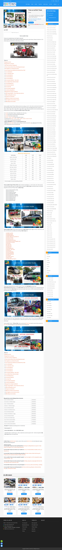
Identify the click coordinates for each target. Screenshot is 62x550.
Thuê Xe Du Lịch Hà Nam (51, 113)
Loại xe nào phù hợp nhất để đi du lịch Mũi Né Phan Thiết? (15, 70)
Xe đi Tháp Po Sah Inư (10, 256)
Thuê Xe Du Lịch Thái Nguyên (52, 150)
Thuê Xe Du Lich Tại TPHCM (51, 25)
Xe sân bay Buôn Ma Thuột (51, 184)
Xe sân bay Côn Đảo (50, 194)
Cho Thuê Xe (49, 158)
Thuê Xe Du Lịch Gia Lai (51, 79)
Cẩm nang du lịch (34, 522)
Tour (32, 4)
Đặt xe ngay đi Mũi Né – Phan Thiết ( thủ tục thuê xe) (14, 93)
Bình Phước (24, 467)
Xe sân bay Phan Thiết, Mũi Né (52, 204)
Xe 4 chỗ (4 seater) (50, 277)
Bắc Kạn (33, 445)
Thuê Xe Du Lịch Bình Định (51, 89)
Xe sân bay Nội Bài (50, 160)
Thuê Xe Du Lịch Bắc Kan (51, 144)
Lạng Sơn (37, 445)
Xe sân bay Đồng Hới (50, 170)
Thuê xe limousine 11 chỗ (51, 241)
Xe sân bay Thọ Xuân (50, 166)
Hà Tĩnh (33, 457)
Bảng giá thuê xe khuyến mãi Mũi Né (11, 91)
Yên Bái (28, 449)
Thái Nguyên (9, 447)
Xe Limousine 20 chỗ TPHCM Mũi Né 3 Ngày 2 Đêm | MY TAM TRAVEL (9, 509)
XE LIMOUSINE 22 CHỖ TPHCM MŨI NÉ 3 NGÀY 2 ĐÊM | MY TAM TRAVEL (38, 490)
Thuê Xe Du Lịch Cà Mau (51, 64)
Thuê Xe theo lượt (50, 210)
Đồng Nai (32, 467)
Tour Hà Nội (49, 301)
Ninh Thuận (12, 462)
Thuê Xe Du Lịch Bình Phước (51, 66)
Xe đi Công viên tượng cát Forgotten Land (13, 241)
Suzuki (48, 266)
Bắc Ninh (26, 453)
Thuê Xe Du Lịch (49, 35)
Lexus (48, 272)
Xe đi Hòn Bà (8, 243)
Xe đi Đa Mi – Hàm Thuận (10, 249)
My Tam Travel (29, 441)
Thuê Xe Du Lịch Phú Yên (51, 91)
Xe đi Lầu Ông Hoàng (9, 251)
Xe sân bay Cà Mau (50, 192)
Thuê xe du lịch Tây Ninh (51, 72)
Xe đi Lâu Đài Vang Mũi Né (10, 88)
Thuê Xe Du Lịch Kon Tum (51, 77)
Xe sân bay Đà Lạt (50, 186)
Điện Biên (32, 449)
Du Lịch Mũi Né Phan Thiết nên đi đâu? (12, 81)
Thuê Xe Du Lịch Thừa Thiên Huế (52, 109)
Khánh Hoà (8, 462)
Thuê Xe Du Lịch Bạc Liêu (51, 62)
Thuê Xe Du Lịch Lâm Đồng (51, 85)
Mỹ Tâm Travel (27, 323)
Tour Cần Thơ (49, 307)
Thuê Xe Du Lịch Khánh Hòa (51, 93)
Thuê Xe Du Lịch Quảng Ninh (51, 156)
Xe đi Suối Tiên (8, 86)
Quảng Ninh (22, 447)
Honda (48, 260)
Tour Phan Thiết (49, 313)
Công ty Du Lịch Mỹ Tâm (10, 96)
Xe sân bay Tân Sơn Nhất (51, 190)
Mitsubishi (48, 270)
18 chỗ (21, 118)
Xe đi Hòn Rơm (8, 250)
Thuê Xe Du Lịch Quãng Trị (51, 107)
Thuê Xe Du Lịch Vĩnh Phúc (51, 125)
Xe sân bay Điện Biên (50, 164)
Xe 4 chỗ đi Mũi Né (9, 364)
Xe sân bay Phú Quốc (50, 200)
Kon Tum (26, 464)
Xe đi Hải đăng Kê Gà (9, 248)
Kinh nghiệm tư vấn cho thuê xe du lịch (12, 99)
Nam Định (12, 454)
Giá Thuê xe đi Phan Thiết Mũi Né (11, 65)
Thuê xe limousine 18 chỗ (51, 245)
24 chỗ (27, 118)
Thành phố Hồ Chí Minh (12, 468)
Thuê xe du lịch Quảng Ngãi (51, 208)
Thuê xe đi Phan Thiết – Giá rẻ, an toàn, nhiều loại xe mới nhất (9, 490)
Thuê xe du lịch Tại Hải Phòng (52, 33)
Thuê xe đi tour (49, 214)
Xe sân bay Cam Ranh (50, 182)
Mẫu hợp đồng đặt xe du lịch (11, 387)
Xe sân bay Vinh (49, 168)
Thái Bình (20, 454)
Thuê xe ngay (31, 22)
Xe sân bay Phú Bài (50, 172)
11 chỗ (15, 118)
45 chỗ (13, 117)
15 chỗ (18, 118)
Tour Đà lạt (48, 311)
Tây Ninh (36, 467)
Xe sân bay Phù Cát (50, 178)
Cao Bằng (29, 445)
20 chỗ (24, 118)
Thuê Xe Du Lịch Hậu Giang (51, 56)
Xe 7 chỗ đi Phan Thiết (10, 73)
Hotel (36, 4)
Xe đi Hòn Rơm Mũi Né (10, 377)
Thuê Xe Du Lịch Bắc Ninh (51, 111)
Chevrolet (48, 256)
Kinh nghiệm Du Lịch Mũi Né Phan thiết (12, 68)
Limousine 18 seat (50, 296)
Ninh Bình (16, 454)
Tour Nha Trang (49, 309)
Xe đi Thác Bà (8, 255)
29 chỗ (7, 117)
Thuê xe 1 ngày (49, 212)
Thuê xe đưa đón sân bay (51, 218)
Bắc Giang (17, 447)
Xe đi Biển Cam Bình (9, 233)
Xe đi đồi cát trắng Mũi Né (10, 382)
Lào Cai (25, 449)
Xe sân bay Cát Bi (50, 162)
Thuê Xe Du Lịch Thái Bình (51, 123)
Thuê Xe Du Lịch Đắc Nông (51, 83)
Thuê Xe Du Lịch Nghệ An (51, 101)
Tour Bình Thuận (49, 315)
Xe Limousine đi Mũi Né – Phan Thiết (12, 80)
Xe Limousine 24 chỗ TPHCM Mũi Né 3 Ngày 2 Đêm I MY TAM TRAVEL (24, 490)
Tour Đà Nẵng (49, 305)
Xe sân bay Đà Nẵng (50, 174)
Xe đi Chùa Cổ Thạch (9, 237)
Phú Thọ (13, 447)
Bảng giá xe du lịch (7, 354)
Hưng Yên (8, 454)
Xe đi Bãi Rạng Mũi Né (10, 235)
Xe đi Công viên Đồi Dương (10, 240)
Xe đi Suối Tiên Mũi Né (10, 254)
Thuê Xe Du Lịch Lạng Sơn (51, 146)
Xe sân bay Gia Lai (50, 188)
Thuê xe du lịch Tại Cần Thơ (51, 29)
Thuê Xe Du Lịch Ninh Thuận (51, 95)
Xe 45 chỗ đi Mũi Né (9, 78)
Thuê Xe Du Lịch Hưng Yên (51, 117)
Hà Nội (33, 453)
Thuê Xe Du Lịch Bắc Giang (51, 154)
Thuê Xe (40, 4)
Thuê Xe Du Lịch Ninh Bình (51, 121)
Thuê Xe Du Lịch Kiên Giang (51, 58)
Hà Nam (30, 453)
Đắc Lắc (32, 464)
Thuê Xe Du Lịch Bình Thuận (51, 97)
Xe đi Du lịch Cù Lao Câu (10, 242)
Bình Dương (28, 467)
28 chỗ (30, 118)
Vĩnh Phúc (24, 454)
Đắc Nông (36, 464)
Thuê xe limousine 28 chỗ (51, 247)
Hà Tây (39, 449)
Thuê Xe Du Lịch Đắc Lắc (51, 81)
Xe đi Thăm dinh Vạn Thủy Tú (11, 258)
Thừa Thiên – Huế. (9, 458)
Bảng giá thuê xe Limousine (9, 63)
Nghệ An (29, 457)
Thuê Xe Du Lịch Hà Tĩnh (51, 103)
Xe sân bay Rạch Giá (50, 198)
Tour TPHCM (49, 303)
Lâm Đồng (40, 464)
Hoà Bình (35, 449)
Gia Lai (29, 464)
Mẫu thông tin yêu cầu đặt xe (11, 101)
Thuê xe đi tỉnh (49, 216)
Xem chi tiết (10, 513)
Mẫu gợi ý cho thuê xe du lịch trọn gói (12, 98)
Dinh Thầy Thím (8, 244)
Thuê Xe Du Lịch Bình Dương (51, 68)
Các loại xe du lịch (50, 249)
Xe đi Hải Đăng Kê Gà (9, 83)
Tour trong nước (24, 522)
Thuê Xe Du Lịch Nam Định (51, 119)
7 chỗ (6, 114)
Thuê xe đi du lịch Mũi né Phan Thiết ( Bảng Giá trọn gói (14, 359)
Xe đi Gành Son (8, 247)
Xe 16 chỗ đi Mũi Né (9, 75)
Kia (47, 268)
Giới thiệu (28, 4)
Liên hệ (55, 4)
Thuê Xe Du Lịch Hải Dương (51, 115)
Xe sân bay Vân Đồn (50, 202)
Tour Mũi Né (49, 317)
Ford (48, 258)
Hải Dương (37, 453)
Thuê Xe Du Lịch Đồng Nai (51, 70)
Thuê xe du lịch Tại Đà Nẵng (51, 31)
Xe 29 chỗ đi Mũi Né (9, 76)
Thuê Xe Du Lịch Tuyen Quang (52, 148)
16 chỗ (7, 115)
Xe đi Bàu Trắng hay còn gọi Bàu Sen (12, 236)
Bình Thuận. (16, 462)
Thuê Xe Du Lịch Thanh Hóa (51, 99)
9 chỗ (12, 118)
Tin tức (50, 4)
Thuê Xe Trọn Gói (50, 37)
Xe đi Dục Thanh (9, 257)
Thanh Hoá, (26, 457)
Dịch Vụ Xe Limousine (50, 206)
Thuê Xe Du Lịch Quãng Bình (51, 105)
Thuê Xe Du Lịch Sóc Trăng (51, 60)
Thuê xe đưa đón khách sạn (51, 220)
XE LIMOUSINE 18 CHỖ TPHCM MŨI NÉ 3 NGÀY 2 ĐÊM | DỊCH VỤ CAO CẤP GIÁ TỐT (24, 509)
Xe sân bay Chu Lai (50, 176)
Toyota (48, 254)
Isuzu (48, 264)
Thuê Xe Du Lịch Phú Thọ (51, 152)
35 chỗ (10, 117)
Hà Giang (25, 445)
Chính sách (45, 4)
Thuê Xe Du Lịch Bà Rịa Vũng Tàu (52, 75)
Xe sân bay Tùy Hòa (50, 180)
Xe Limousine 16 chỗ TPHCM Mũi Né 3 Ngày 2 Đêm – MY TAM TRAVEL (38, 509)
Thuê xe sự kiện (49, 222)
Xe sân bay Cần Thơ (50, 196)
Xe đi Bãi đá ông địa (9, 234)
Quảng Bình (37, 457)
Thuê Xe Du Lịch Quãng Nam (51, 87)
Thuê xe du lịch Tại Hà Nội (51, 27)
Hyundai (48, 262)
